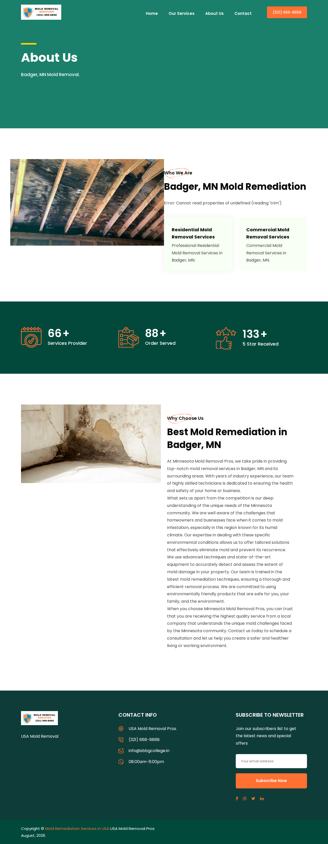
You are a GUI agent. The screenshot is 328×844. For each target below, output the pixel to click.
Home (152, 13)
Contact (243, 13)
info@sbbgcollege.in (149, 751)
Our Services (181, 13)
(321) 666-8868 (287, 12)
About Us (214, 13)
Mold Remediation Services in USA (77, 828)
